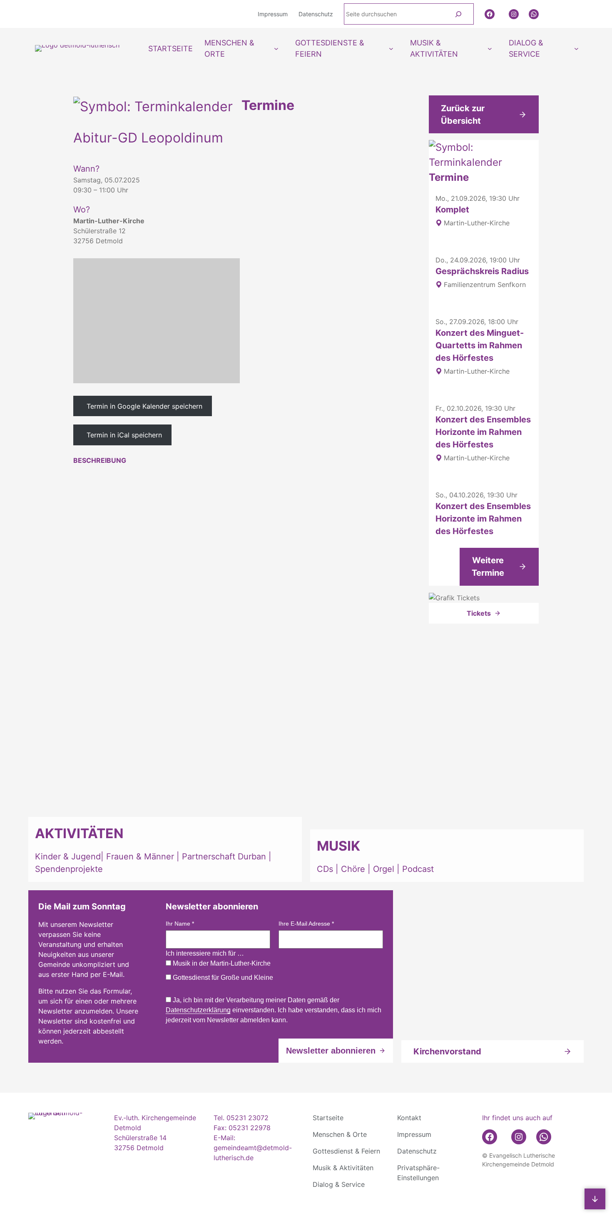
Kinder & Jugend (68, 856)
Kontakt (409, 1118)
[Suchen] (458, 14)
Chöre (353, 869)
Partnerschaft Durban (224, 856)
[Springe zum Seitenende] (595, 1199)
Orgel (383, 869)
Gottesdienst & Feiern (346, 1151)
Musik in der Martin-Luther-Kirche (221, 963)
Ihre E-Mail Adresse (306, 923)
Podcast (418, 869)
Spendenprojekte (69, 869)
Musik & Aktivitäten (343, 1168)
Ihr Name (180, 923)
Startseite (328, 1118)
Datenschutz (417, 1151)
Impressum (414, 1134)
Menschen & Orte (340, 1134)
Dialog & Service (339, 1184)
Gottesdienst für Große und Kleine (222, 977)
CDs (326, 869)
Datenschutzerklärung (198, 1010)
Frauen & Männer (140, 856)
